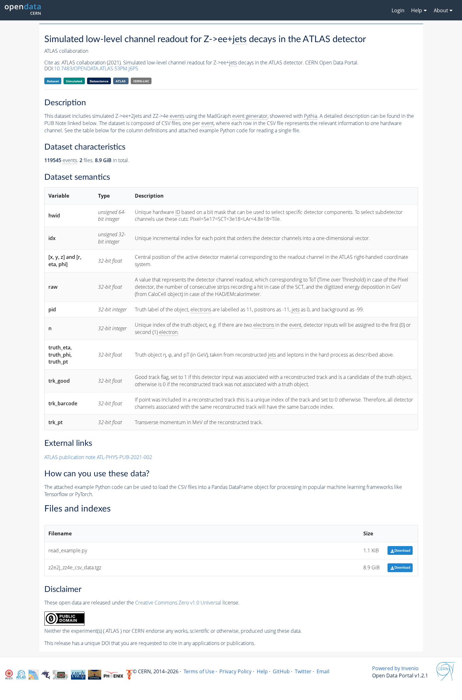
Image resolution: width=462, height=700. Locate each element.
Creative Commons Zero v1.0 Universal (178, 602)
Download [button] (402, 550)
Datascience (99, 81)
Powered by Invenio (395, 668)
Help (262, 671)
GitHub (281, 671)
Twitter (303, 671)
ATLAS (121, 81)
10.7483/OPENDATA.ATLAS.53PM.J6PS (96, 68)
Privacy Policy (235, 671)
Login (398, 10)
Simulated (74, 81)
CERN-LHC (141, 81)
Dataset (53, 81)
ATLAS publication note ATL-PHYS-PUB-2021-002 (98, 457)
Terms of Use (199, 671)
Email (322, 671)
